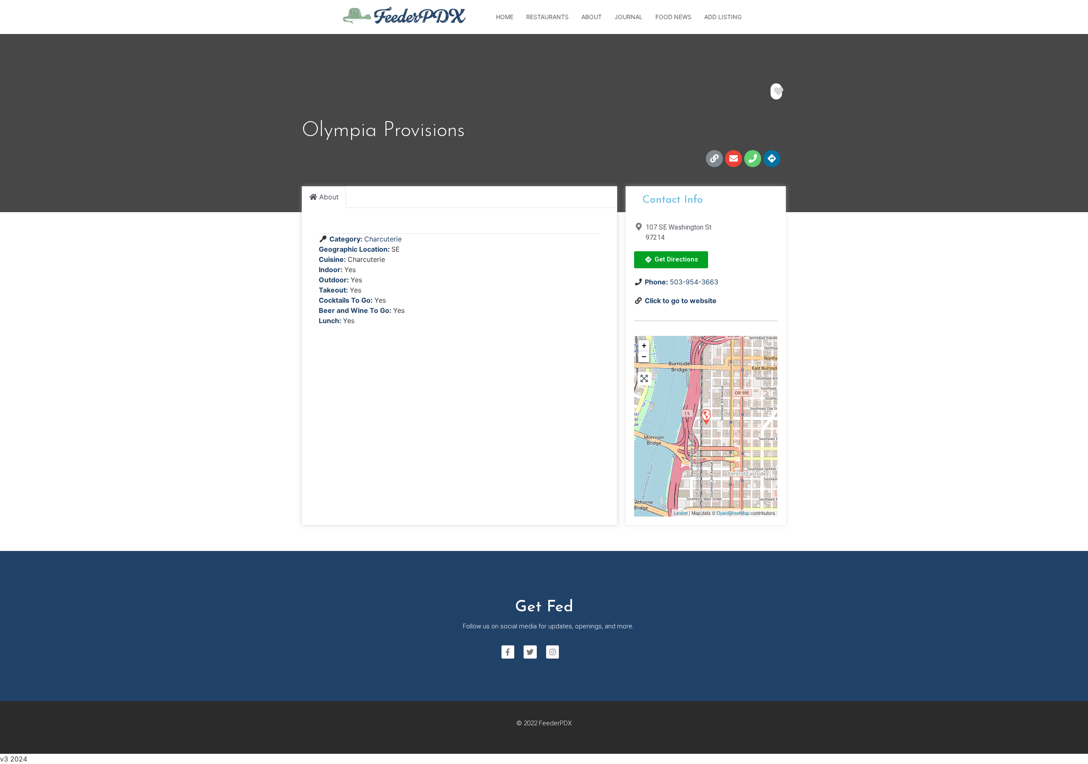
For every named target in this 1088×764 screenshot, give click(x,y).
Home (504, 16)
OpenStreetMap (733, 512)
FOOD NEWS (673, 16)
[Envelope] (733, 158)
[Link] (714, 158)
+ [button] (644, 345)
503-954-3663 (694, 282)
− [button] (644, 356)
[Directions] (771, 158)
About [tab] (329, 197)
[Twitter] (530, 652)
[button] (671, 259)
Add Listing (723, 16)
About (591, 16)
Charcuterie (383, 239)
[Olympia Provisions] (706, 416)
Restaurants (547, 16)
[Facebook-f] (508, 652)
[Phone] (752, 158)
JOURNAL (629, 16)
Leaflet (681, 512)
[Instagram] (552, 652)
